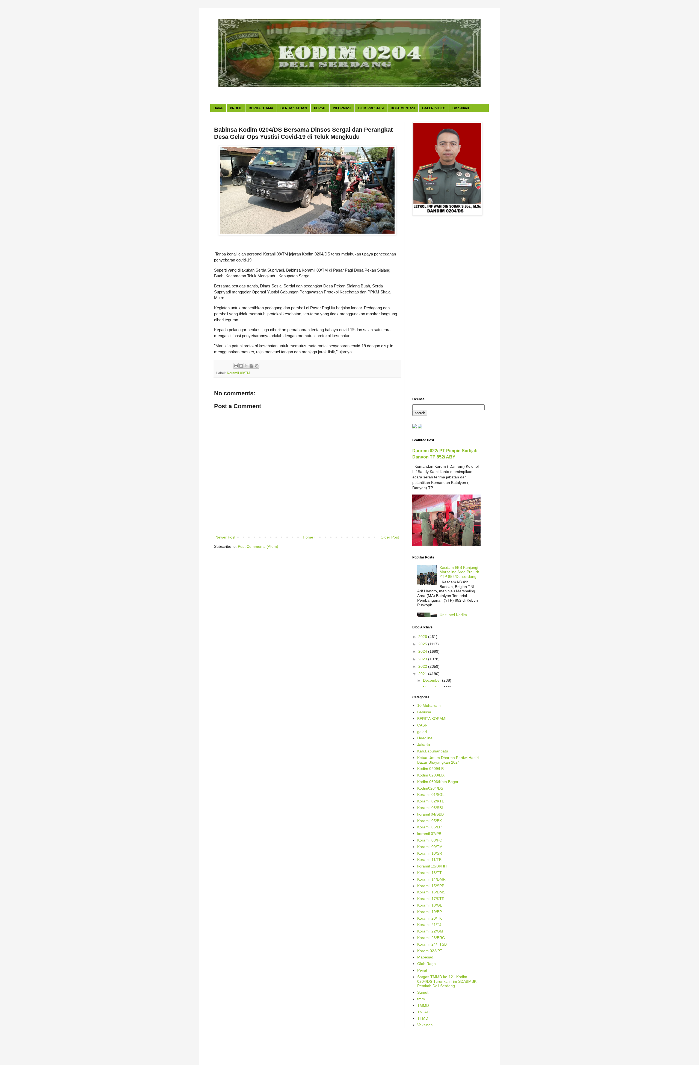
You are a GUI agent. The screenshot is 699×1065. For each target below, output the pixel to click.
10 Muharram (429, 705)
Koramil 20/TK (429, 918)
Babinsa (424, 712)
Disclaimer (460, 108)
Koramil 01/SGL (431, 794)
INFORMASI (342, 108)
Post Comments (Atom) (258, 546)
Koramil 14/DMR (431, 879)
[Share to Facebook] (251, 366)
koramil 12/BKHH (432, 866)
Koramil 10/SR (429, 853)
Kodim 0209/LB (430, 768)
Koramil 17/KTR (431, 898)
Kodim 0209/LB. (431, 775)
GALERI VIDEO (433, 108)
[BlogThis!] (241, 366)
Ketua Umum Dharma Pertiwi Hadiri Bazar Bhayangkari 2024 (448, 759)
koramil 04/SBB (430, 814)
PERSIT (320, 108)
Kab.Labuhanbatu (432, 751)
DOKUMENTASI (403, 108)
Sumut (422, 992)
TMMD (423, 1005)
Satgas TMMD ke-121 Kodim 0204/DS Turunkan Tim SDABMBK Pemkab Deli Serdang (446, 981)
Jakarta (423, 744)
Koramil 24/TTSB (432, 944)
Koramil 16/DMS (431, 892)
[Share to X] (246, 366)
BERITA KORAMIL (433, 718)
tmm (421, 999)
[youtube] (414, 427)
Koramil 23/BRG (431, 937)
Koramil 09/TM (238, 373)
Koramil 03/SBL (430, 807)
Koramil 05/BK (429, 821)
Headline (425, 738)
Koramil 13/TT (429, 872)
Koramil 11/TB (429, 859)
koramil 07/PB (429, 833)
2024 (423, 651)
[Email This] (236, 366)
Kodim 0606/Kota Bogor (437, 781)
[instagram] (420, 427)
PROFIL (236, 108)
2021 (423, 674)
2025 (423, 644)
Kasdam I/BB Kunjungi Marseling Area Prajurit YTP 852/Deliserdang (459, 572)
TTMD (422, 1018)
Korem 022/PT (429, 951)
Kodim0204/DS (430, 788)
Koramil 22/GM (430, 931)
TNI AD (423, 1012)
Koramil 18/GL (429, 905)
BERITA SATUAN (293, 108)
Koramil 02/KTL (430, 801)
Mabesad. (425, 957)
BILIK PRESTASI (371, 108)
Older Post (390, 537)
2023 (423, 659)
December (432, 680)
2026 (423, 636)
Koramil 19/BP (429, 912)
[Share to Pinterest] (256, 366)
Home (218, 108)
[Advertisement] (446, 307)
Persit (422, 970)
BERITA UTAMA (261, 108)
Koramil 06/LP (429, 827)
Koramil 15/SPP (430, 886)
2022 (423, 666)
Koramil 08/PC (429, 840)
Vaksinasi (425, 1025)
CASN (422, 725)
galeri (422, 731)
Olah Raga (426, 963)
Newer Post (225, 537)
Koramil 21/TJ (429, 924)
